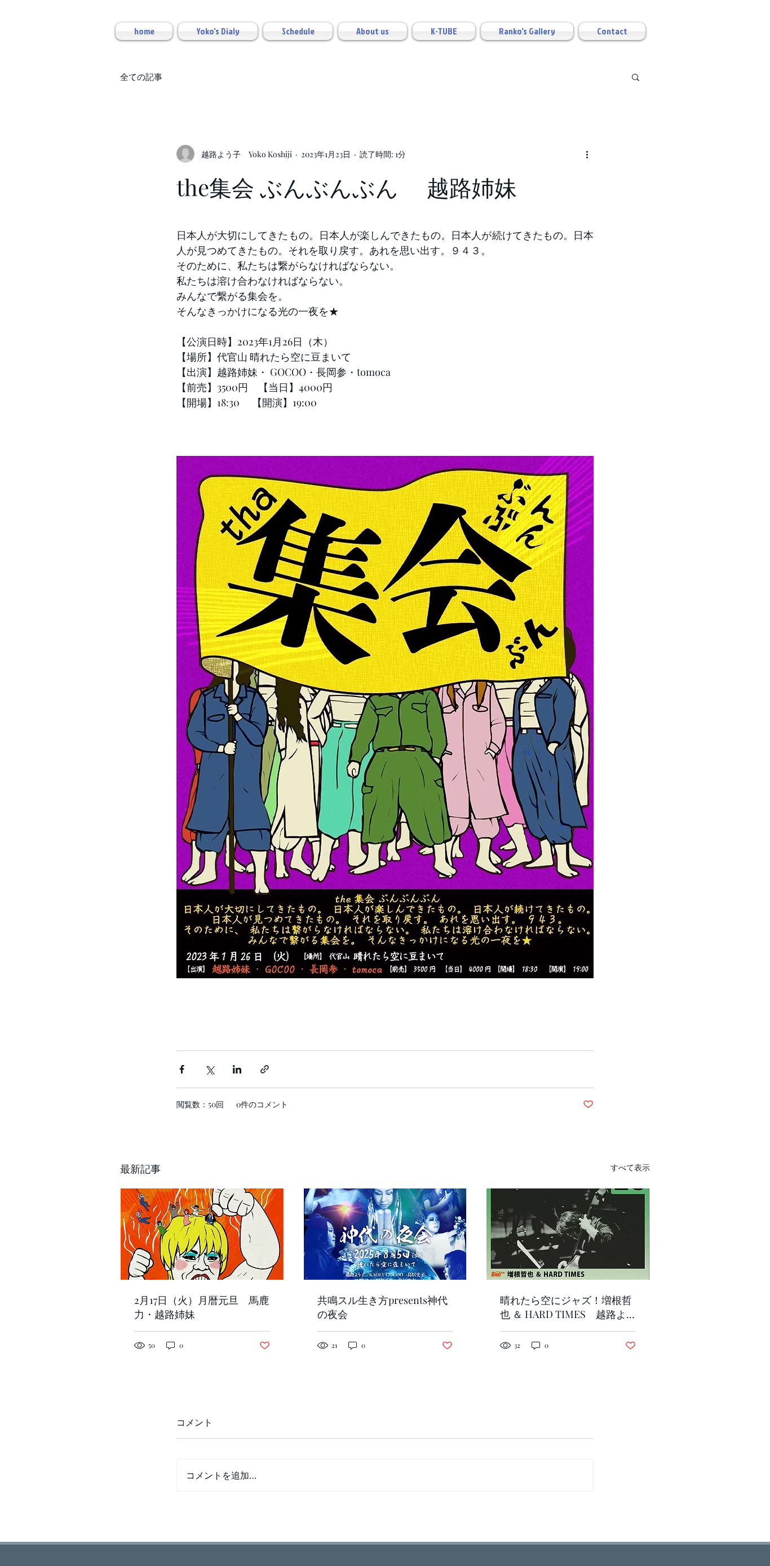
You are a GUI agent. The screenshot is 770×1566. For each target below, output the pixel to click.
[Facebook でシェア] (181, 1069)
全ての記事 (141, 76)
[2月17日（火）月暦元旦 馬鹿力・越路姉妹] (202, 1234)
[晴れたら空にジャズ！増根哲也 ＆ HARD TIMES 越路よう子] (567, 1234)
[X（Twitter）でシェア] (209, 1069)
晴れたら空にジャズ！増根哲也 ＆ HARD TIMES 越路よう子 (566, 1307)
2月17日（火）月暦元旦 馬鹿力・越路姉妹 (201, 1307)
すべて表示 (630, 1167)
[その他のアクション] (587, 154)
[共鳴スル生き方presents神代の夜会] (385, 1234)
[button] (635, 76)
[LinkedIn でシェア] (237, 1069)
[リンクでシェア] (264, 1069)
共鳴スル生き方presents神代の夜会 (382, 1307)
